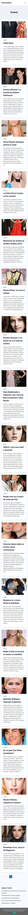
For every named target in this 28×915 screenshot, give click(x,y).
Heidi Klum (8, 43)
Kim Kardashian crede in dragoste (11, 895)
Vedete (5, 40)
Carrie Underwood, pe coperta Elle (11, 900)
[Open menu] (25, 3)
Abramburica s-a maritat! (8, 903)
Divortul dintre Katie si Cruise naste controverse (13, 547)
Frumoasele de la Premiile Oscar (10, 898)
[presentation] (14, 29)
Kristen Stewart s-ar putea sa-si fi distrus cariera (13, 341)
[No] (26, 911)
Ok (14, 912)
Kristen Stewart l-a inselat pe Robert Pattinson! (12, 92)
